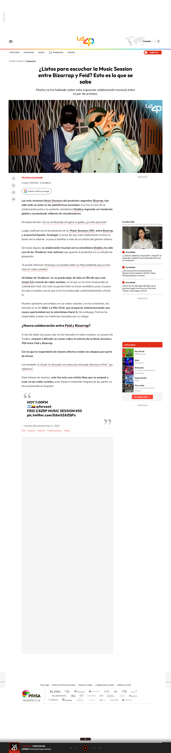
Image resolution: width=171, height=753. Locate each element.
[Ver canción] (129, 352)
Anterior (70, 748)
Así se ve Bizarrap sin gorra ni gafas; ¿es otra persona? (74, 222)
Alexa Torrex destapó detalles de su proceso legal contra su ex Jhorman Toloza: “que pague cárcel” (139, 288)
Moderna (66, 699)
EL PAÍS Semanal (111, 695)
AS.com (114, 691)
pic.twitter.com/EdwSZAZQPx (51, 415)
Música (41, 52)
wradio (81, 695)
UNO (73, 695)
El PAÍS (55, 691)
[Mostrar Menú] (12, 41)
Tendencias (31, 61)
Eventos (71, 52)
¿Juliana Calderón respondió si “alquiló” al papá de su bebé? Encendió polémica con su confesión (142, 258)
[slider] (85, 742)
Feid (68, 325)
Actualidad (29, 52)
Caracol (133, 691)
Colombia (147, 41)
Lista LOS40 (14, 52)
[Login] (158, 41)
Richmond (53, 699)
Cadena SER (106, 691)
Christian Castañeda (32, 177)
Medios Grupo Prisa (31, 700)
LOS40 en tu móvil (124, 685)
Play (85, 748)
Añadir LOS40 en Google (38, 191)
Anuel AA (28, 282)
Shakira (78, 209)
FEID (24, 430)
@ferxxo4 (43, 406)
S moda (102, 699)
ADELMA (41, 430)
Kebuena (130, 695)
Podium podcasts (79, 699)
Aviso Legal (44, 685)
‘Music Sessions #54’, (82, 230)
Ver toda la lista (141, 397)
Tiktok (75, 667)
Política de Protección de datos (63, 685)
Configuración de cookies (104, 685)
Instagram (80, 667)
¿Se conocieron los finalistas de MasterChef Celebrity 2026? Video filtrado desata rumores (139, 273)
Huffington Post (58, 695)
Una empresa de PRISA (31, 694)
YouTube (85, 667)
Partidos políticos (54, 430)
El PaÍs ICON (91, 699)
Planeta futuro (121, 695)
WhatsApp (13, 192)
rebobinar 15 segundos (77, 748)
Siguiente (100, 748)
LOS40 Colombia (85, 41)
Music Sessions (53, 200)
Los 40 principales (68, 691)
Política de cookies (85, 685)
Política (67, 430)
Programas (58, 52)
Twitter (13, 185)
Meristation (127, 699)
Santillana (80, 691)
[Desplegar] (85, 739)
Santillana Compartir (94, 691)
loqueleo (114, 699)
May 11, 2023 (53, 425)
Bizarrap (98, 200)
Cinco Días (91, 695)
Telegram (13, 199)
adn (123, 691)
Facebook (13, 178)
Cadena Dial (101, 695)
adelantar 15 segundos (94, 748)
